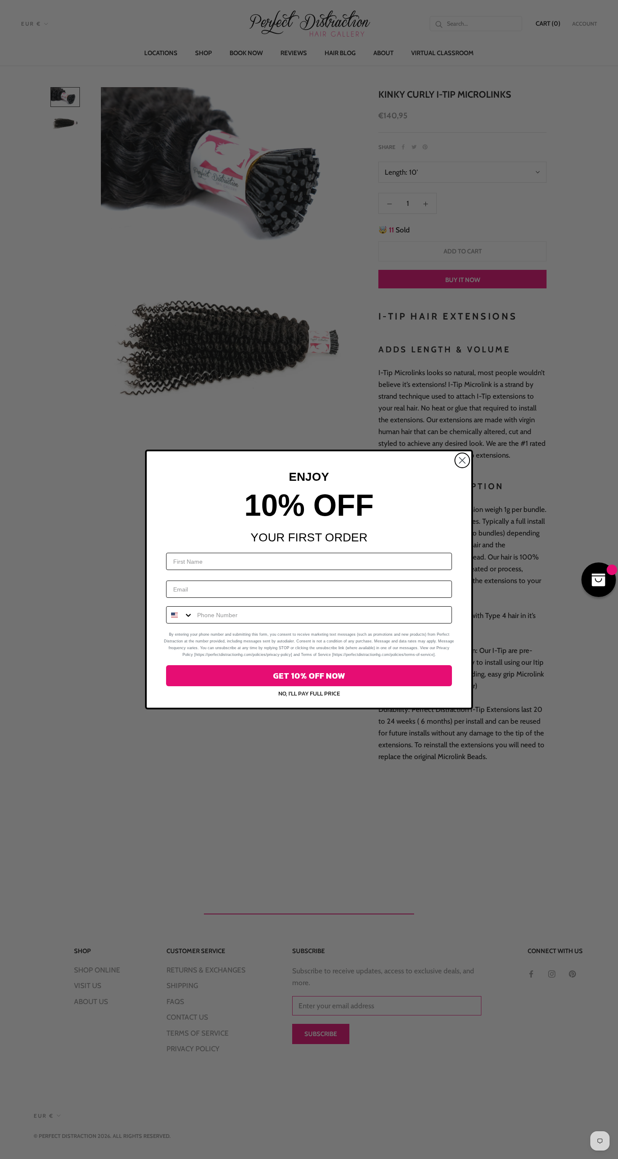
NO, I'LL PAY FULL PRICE (309, 693)
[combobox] (179, 615)
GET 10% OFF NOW (309, 675)
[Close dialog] (462, 460)
